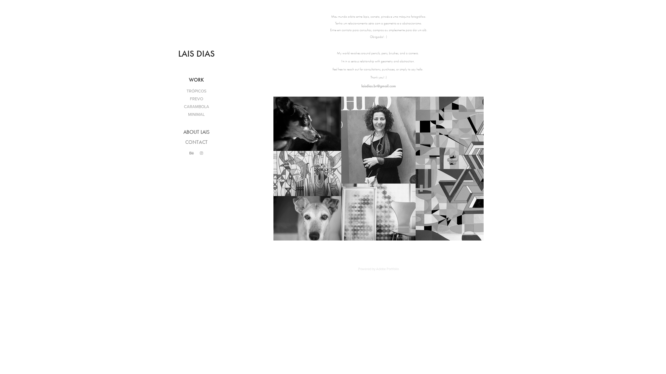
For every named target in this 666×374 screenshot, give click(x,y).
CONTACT (196, 142)
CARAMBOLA (196, 106)
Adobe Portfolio (387, 268)
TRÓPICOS (196, 91)
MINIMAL (196, 114)
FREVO (196, 99)
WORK (196, 80)
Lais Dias (196, 53)
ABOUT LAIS (196, 132)
